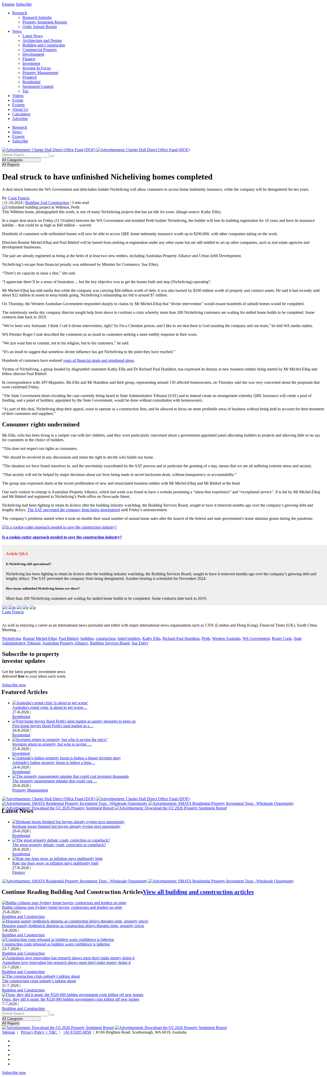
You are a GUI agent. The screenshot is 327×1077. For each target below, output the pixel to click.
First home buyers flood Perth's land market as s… (52, 726)
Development (33, 54)
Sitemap (8, 1032)
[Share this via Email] (26, 607)
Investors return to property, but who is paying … (52, 744)
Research (19, 13)
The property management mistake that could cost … (54, 781)
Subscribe (24, 4)
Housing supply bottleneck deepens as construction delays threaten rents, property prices (73, 926)
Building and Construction (43, 45)
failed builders (129, 638)
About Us (20, 109)
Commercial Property (39, 49)
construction (105, 638)
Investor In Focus (36, 68)
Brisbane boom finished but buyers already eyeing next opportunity (66, 826)
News (17, 31)
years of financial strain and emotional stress (98, 360)
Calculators (21, 114)
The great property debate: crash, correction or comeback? (59, 845)
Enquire (8, 4)
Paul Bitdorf (68, 638)
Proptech (29, 77)
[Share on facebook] (4, 607)
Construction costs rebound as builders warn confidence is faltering (56, 944)
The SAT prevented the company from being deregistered (73, 510)
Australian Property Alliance (65, 643)
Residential (31, 82)
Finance (28, 59)
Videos (18, 95)
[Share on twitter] (19, 607)
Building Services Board (110, 643)
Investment (31, 63)
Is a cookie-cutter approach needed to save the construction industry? (62, 537)
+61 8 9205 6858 (77, 1032)
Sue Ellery (140, 643)
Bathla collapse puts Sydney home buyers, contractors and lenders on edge (62, 907)
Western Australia (226, 638)
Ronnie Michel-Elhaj (40, 638)
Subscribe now (14, 685)
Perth (206, 638)
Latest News (32, 36)
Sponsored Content (37, 86)
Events (17, 100)
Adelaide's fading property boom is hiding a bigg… (53, 762)
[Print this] (33, 607)
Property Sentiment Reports (44, 22)
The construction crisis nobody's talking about (39, 981)
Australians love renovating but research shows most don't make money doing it (66, 962)
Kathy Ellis (151, 638)
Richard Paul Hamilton (181, 638)
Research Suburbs (37, 17)
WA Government (256, 638)
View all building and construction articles (198, 892)
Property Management (40, 72)
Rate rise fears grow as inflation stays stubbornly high (55, 863)
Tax (25, 91)
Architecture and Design (42, 40)
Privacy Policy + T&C (39, 1032)
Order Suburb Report (39, 27)
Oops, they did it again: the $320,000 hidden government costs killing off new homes (70, 999)
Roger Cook (282, 638)
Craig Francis (19, 198)
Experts (18, 105)
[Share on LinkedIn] (12, 607)
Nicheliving (11, 638)
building (87, 638)
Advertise (20, 118)
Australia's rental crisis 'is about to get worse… (49, 707)
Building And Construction (47, 202)
